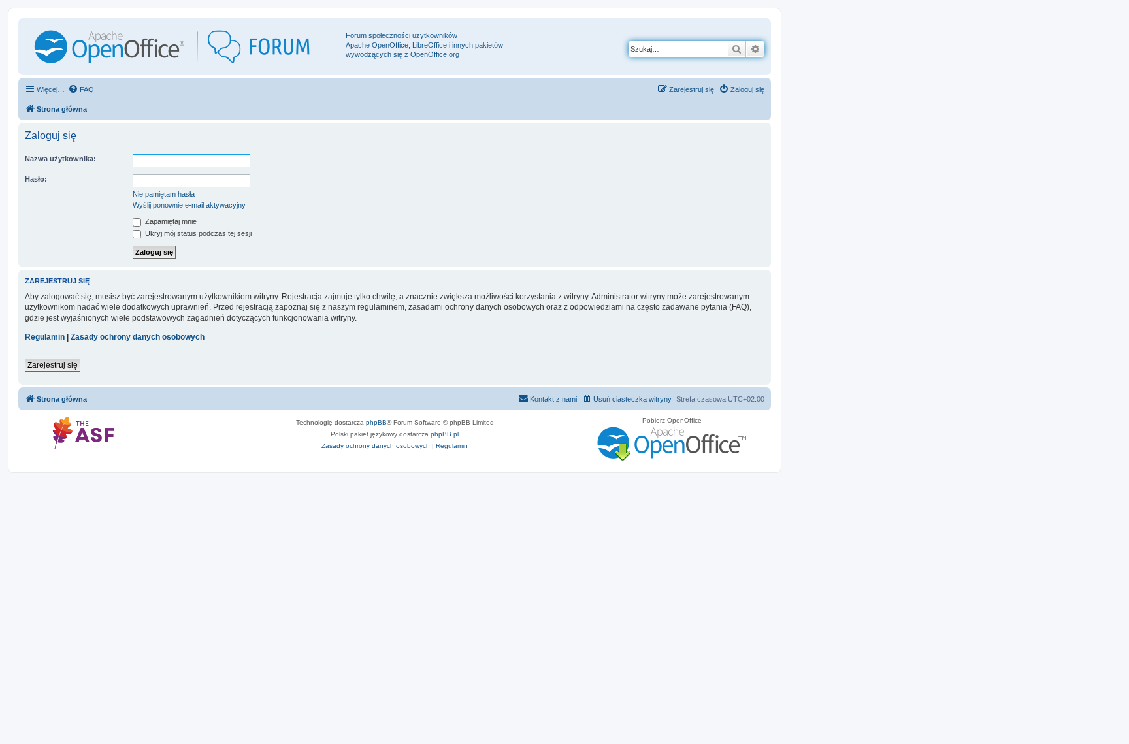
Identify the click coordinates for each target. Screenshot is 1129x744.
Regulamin (45, 337)
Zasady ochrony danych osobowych (138, 337)
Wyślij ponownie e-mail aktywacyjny (189, 205)
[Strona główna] (184, 47)
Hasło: (36, 179)
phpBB (376, 422)
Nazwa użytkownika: (60, 159)
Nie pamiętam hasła (164, 194)
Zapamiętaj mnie (170, 221)
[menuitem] (81, 89)
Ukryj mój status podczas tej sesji (197, 233)
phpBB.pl (445, 434)
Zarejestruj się (52, 365)
